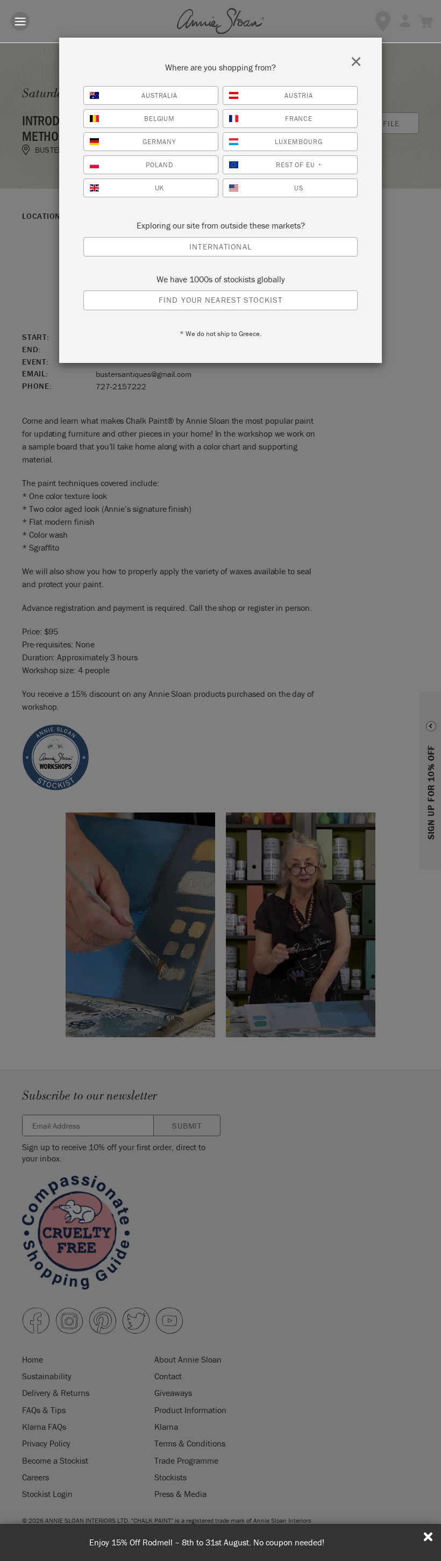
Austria (298, 95)
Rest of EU (299, 164)
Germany (160, 141)
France (299, 118)
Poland (159, 164)
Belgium (159, 118)
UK (160, 188)
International (220, 246)
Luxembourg (299, 141)
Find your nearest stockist (220, 300)
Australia (159, 95)
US (298, 188)
